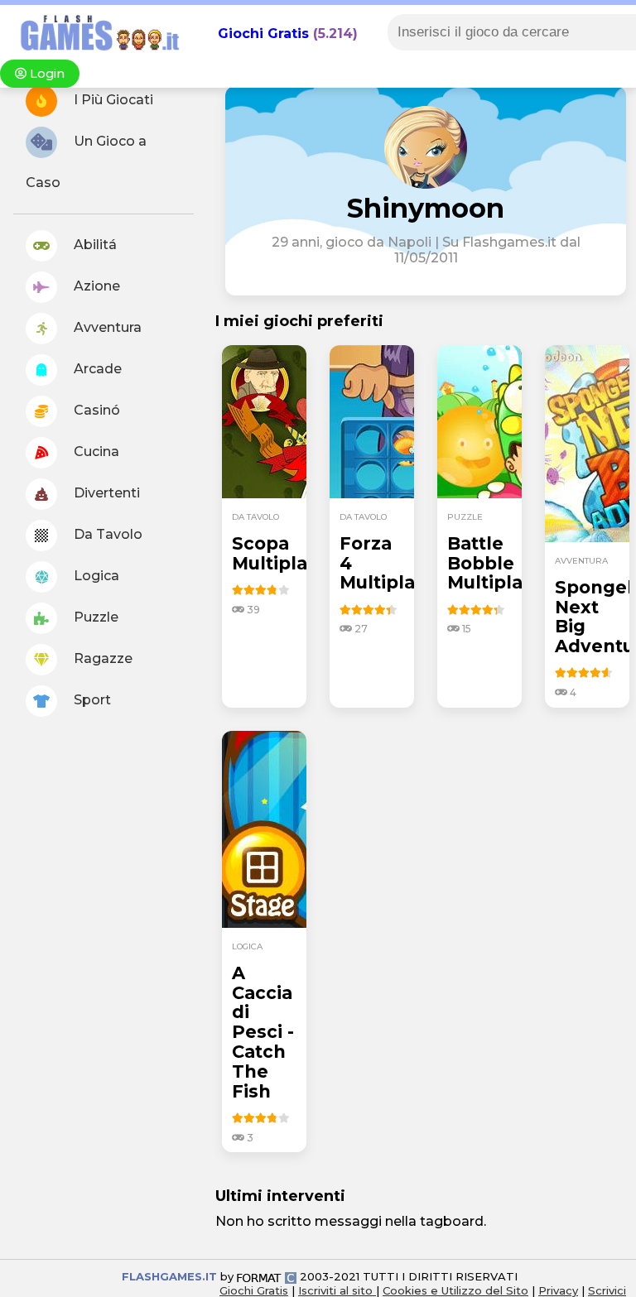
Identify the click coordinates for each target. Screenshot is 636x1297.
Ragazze (101, 658)
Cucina (94, 451)
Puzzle (94, 617)
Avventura (106, 327)
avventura (581, 560)
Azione (95, 286)
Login (45, 73)
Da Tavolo (106, 534)
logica (247, 946)
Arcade (96, 369)
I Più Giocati (111, 100)
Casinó (95, 410)
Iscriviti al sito (337, 1290)
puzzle (465, 517)
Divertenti (105, 493)
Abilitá (93, 244)
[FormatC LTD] (266, 1276)
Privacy (558, 1290)
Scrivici (607, 1290)
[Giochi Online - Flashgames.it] (93, 52)
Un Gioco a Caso (86, 161)
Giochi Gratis (263, 33)
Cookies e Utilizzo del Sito (455, 1290)
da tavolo (255, 517)
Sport (90, 700)
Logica (94, 576)
